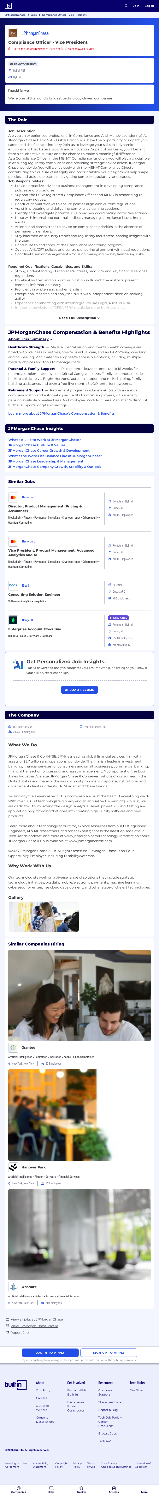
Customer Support (105, 1392)
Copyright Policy (61, 1465)
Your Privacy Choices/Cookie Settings (116, 1465)
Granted (28, 1048)
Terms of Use (91, 1465)
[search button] (126, 6)
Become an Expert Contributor (75, 1406)
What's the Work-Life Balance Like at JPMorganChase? (55, 456)
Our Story (43, 1390)
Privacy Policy (77, 1465)
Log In (149, 6)
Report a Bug (108, 1410)
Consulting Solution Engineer (34, 595)
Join (136, 6)
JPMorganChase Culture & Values (36, 445)
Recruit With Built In (76, 1392)
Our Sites (136, 1390)
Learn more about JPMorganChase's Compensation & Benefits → (63, 413)
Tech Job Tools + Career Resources (110, 1422)
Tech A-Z (104, 1441)
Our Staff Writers (42, 1408)
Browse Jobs (107, 1433)
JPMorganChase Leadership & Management (45, 461)
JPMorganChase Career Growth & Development (49, 451)
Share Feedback (109, 1402)
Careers (41, 1398)
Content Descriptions (45, 1420)
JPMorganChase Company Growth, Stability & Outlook (54, 467)
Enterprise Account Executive (34, 629)
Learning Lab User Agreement (16, 1465)
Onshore (29, 1287)
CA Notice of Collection (143, 1465)
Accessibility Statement (40, 1465)
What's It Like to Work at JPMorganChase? (44, 440)
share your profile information (86, 1360)
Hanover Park (34, 1167)
